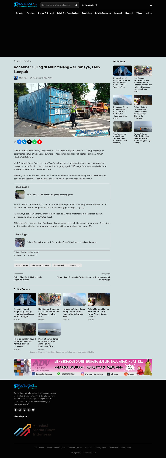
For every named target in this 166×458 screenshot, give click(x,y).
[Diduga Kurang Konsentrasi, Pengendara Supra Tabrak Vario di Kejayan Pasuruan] (20, 246)
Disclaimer (39, 447)
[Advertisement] (83, 37)
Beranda (19, 13)
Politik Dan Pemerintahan (67, 13)
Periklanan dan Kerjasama (120, 447)
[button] (39, 141)
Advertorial (151, 13)
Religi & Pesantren (103, 13)
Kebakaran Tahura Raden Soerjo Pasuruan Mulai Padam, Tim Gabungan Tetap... (74, 312)
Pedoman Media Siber (56, 447)
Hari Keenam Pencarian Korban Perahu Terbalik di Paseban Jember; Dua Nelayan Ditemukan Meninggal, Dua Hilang (143, 85)
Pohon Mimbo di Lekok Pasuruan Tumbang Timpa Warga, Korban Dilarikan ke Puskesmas (140, 112)
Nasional (129, 13)
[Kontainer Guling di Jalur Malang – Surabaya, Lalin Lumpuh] (62, 136)
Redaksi (88, 447)
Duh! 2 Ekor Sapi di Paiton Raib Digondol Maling (28, 278)
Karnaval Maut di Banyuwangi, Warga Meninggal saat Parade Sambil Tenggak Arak (121, 82)
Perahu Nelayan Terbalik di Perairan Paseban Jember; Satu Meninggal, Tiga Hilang (142, 138)
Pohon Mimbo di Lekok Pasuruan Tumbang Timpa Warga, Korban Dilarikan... (98, 312)
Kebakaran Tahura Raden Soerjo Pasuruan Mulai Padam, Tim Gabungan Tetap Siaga (120, 112)
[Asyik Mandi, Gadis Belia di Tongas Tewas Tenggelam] (20, 198)
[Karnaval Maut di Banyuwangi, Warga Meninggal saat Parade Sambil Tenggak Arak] (25, 305)
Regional (118, 13)
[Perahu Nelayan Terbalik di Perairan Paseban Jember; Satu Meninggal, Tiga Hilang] (49, 334)
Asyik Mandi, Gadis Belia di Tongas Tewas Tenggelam (50, 194)
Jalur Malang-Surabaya (40, 265)
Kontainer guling (60, 265)
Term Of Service (75, 447)
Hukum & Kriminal (46, 13)
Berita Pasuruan (22, 265)
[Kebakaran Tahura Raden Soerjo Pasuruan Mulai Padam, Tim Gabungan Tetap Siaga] (74, 305)
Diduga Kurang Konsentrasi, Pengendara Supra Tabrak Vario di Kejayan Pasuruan (62, 242)
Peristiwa (30, 13)
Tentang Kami (100, 447)
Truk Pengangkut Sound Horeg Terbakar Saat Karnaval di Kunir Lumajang (25, 342)
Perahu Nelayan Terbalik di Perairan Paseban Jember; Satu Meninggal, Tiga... (49, 342)
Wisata (139, 13)
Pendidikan (87, 13)
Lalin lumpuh (75, 265)
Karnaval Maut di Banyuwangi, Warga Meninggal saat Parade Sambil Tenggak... (24, 312)
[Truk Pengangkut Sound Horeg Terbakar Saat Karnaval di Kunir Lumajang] (25, 334)
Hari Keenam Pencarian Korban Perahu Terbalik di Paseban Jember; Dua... (48, 312)
